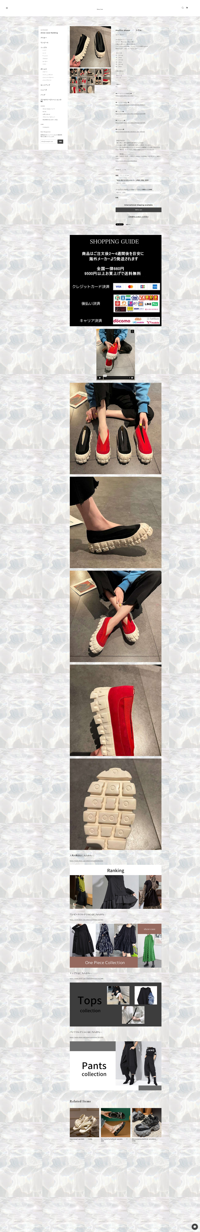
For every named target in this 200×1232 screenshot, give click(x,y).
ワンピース (44, 43)
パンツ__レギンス (48, 74)
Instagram (46, 127)
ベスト (44, 64)
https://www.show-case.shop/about (126, 161)
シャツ (44, 50)
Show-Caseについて (49, 109)
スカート (45, 72)
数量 (117, 197)
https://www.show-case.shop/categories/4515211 (130, 104)
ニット (44, 53)
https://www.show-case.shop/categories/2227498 (130, 113)
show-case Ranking (49, 33)
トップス (44, 47)
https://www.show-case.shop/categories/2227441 (130, 122)
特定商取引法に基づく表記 (50, 119)
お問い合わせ (46, 114)
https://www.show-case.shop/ (125, 95)
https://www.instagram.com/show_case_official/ (130, 131)
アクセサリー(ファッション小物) (51, 100)
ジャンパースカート (48, 77)
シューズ (44, 90)
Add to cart (138, 210)
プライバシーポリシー (49, 117)
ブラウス (45, 58)
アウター (44, 38)
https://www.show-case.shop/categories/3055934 (86, 1037)
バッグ (43, 95)
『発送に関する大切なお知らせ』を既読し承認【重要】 (132, 180)
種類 (117, 175)
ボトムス (44, 69)
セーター (45, 61)
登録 (60, 141)
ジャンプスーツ (47, 80)
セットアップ (45, 85)
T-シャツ (45, 56)
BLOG (44, 111)
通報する (128, 224)
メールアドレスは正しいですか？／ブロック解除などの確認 (134, 189)
